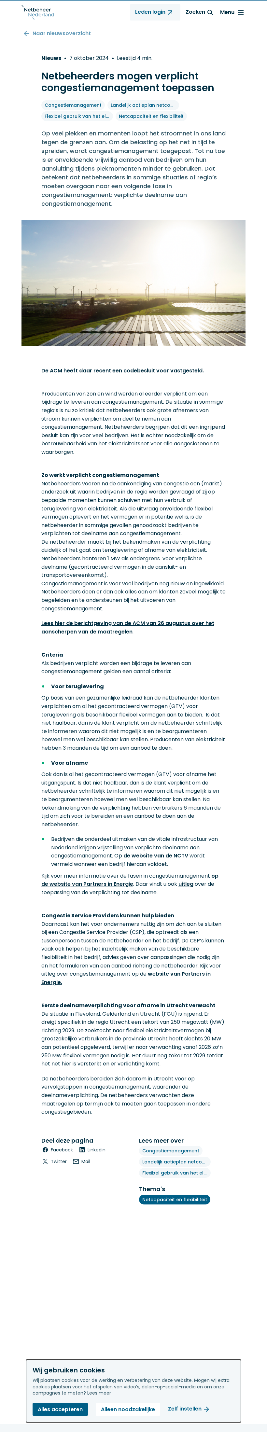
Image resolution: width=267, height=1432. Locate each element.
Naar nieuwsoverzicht (62, 33)
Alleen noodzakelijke (128, 1409)
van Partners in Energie (102, 884)
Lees (48, 623)
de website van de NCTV (155, 855)
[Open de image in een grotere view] (133, 283)
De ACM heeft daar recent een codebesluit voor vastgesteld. (122, 370)
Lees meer (99, 1393)
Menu (227, 12)
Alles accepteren (60, 1409)
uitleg (185, 884)
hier (60, 623)
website (60, 884)
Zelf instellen (185, 1409)
